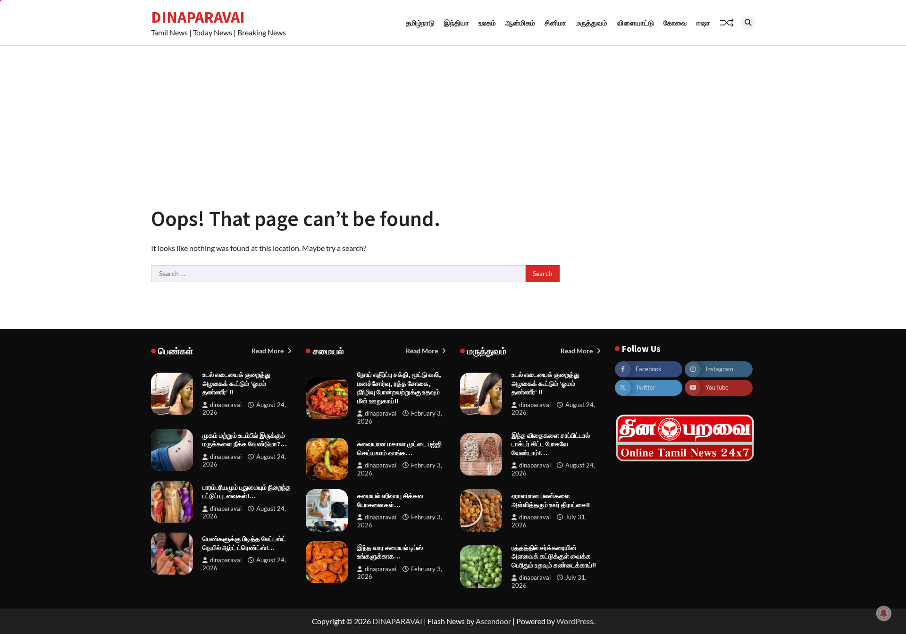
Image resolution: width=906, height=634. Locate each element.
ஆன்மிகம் (520, 22)
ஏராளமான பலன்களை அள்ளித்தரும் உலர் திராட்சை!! (551, 500)
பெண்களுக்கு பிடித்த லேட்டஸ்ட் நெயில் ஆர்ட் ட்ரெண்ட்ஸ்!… (244, 543)
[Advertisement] (453, 116)
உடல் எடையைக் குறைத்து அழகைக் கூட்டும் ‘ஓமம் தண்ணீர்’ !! (236, 383)
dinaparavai (226, 405)
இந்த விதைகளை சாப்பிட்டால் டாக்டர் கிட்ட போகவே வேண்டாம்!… (551, 444)
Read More (268, 351)
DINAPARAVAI (198, 17)
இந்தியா (456, 22)
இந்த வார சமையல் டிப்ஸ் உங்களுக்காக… (390, 552)
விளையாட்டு (635, 22)
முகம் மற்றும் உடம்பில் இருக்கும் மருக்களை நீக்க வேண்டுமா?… (244, 440)
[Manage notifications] (883, 613)
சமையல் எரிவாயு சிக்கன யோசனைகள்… (390, 500)
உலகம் (487, 22)
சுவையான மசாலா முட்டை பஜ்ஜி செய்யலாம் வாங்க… (399, 448)
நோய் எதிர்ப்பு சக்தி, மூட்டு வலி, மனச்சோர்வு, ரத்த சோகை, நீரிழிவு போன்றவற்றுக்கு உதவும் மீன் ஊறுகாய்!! (399, 387)
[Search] (748, 23)
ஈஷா (703, 22)
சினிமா (555, 22)
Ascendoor (493, 621)
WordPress (574, 621)
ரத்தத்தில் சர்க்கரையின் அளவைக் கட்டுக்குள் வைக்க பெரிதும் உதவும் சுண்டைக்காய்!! (554, 556)
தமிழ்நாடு (420, 22)
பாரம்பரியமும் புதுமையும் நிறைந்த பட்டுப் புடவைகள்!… (246, 492)
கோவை (675, 22)
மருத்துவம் (591, 22)
